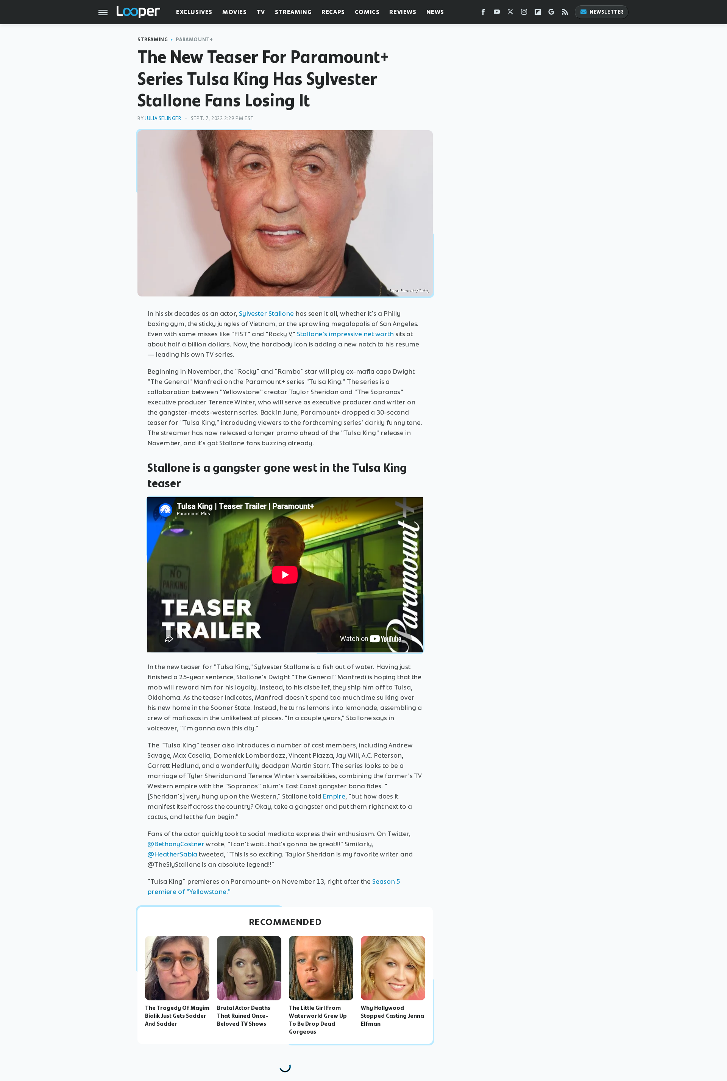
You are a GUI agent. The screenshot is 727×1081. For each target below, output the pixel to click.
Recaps (333, 12)
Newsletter (607, 12)
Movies (234, 12)
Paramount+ (194, 39)
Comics (367, 12)
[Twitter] (510, 13)
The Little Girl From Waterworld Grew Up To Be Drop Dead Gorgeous (318, 1019)
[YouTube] (497, 13)
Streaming (293, 12)
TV (261, 12)
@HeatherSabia (172, 854)
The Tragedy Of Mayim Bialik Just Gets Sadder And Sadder (177, 1016)
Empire (334, 796)
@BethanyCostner (175, 844)
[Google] (551, 13)
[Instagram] (524, 13)
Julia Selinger (163, 118)
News (435, 12)
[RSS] (565, 13)
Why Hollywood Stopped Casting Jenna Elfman (392, 1016)
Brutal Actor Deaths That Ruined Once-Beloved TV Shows (243, 1016)
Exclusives (194, 12)
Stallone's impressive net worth (345, 333)
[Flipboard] (537, 13)
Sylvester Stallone (266, 313)
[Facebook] (483, 13)
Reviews (402, 12)
